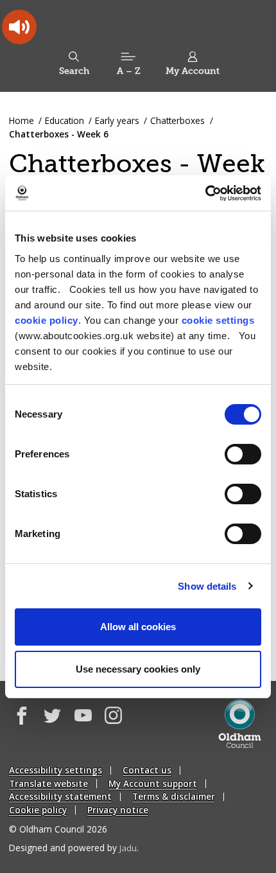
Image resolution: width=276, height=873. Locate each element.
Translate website (48, 783)
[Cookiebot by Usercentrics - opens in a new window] (205, 193)
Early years (117, 120)
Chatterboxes (177, 120)
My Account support (152, 783)
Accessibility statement (60, 796)
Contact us (147, 770)
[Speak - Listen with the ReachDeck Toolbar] (19, 27)
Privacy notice (117, 810)
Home (21, 120)
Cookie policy (38, 810)
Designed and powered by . (74, 848)
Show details (207, 586)
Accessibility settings (55, 770)
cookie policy (46, 320)
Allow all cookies (138, 626)
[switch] (243, 454)
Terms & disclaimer (173, 796)
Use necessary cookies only (138, 669)
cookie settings (218, 320)
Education (64, 120)
